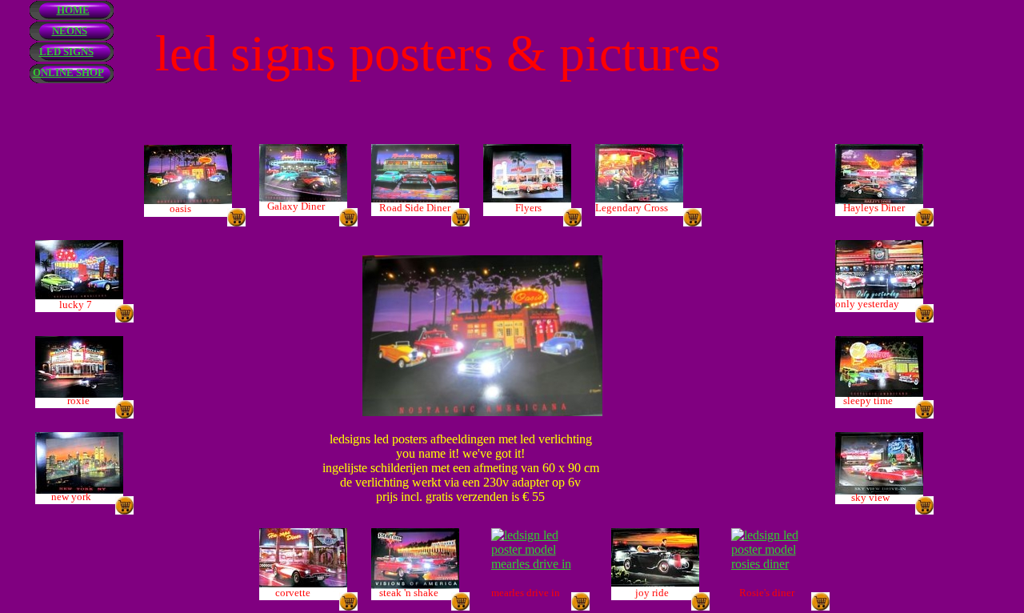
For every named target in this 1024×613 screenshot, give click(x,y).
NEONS (69, 31)
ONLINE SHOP (68, 72)
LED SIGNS (66, 52)
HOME (73, 10)
